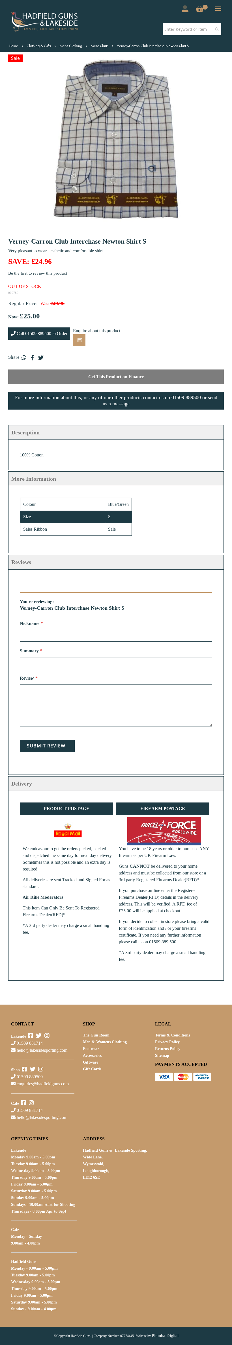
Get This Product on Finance (116, 376)
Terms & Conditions (172, 1035)
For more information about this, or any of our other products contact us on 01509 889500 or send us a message (116, 400)
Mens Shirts (100, 45)
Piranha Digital (165, 1335)
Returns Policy (167, 1049)
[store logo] (53, 22)
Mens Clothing (71, 45)
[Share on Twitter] (40, 357)
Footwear (91, 1049)
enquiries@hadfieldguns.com (43, 1083)
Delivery (21, 783)
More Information (33, 479)
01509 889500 (29, 1076)
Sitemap (162, 1055)
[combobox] (192, 29)
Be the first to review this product (37, 273)
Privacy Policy (167, 1042)
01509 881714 (29, 1043)
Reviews (21, 562)
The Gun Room (96, 1035)
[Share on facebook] (32, 357)
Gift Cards (92, 1069)
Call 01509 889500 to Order (41, 333)
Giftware (90, 1062)
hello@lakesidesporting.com (42, 1050)
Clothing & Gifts (39, 45)
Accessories (92, 1055)
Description (25, 432)
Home (14, 45)
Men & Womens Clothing (105, 1042)
